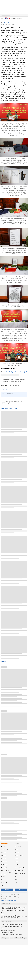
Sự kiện (21, 889)
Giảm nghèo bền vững (7, 871)
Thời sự (5, 22)
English (3, 877)
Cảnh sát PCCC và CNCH (14, 385)
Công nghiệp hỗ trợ (20, 868)
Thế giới (17, 852)
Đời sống (3, 855)
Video (16, 880)
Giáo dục (3, 852)
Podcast (17, 883)
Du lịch (16, 861)
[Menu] (2, 18)
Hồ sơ (16, 877)
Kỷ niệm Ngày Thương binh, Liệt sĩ (16, 372)
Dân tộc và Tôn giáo (6, 849)
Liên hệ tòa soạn (6, 903)
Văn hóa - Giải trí (19, 855)
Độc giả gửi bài (14, 938)
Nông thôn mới (19, 871)
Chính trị (17, 843)
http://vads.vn (9, 932)
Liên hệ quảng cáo (6, 921)
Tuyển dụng (23, 938)
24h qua (3, 886)
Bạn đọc (17, 864)
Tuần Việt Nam (5, 868)
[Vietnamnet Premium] (5, 844)
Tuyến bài (7, 889)
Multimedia (4, 883)
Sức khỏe (3, 858)
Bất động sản (4, 864)
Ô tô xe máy (4, 861)
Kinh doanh (18, 846)
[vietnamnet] (7, 19)
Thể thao (17, 849)
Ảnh (2, 880)
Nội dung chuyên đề (20, 874)
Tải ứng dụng (5, 938)
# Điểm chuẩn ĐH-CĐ (16, 18)
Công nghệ (17, 858)
